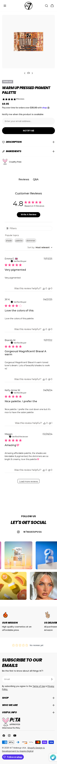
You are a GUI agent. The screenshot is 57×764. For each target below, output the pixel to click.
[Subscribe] (52, 679)
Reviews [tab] (24, 179)
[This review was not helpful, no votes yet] (49, 288)
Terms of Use (39, 686)
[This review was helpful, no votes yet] (44, 288)
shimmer (30, 240)
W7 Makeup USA (18, 747)
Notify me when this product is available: (23, 114)
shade (9, 240)
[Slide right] (32, 73)
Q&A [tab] (35, 179)
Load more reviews (28, 481)
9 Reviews (20, 99)
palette (19, 240)
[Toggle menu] (5, 6)
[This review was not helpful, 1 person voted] (50, 423)
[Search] (46, 6)
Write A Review (28, 214)
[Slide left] (25, 73)
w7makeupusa (32, 531)
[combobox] (40, 247)
